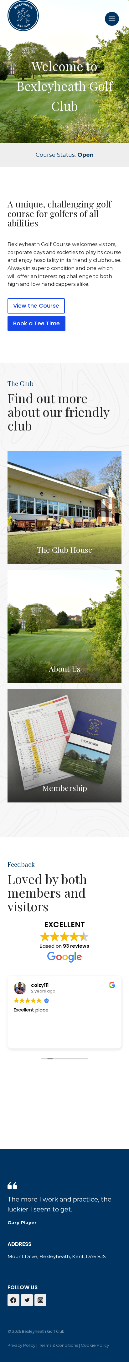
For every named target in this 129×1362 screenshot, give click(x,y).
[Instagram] (40, 1300)
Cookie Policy (95, 1345)
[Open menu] (111, 18)
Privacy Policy (21, 1345)
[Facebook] (13, 1300)
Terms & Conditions (58, 1345)
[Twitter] (27, 1300)
